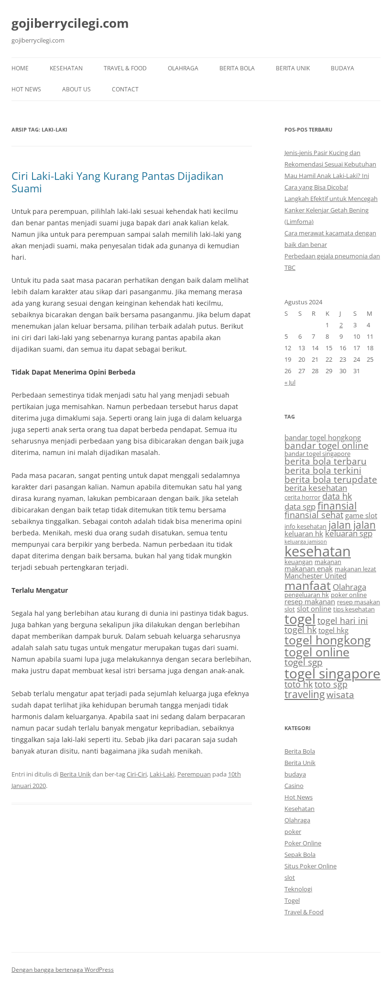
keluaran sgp (348, 533)
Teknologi (298, 889)
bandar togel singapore (317, 453)
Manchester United (315, 575)
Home (20, 68)
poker (292, 831)
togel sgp (303, 662)
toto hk (298, 684)
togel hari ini (342, 620)
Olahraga (183, 68)
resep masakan (358, 602)
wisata (340, 694)
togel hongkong (327, 640)
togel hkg (333, 630)
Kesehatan (66, 68)
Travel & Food (125, 68)
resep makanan (309, 601)
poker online (349, 594)
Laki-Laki (162, 774)
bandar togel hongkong (322, 437)
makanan (328, 561)
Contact (125, 89)
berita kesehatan (315, 487)
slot (289, 609)
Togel (292, 900)
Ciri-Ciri (137, 774)
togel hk (300, 629)
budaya (342, 68)
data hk (337, 496)
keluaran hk (303, 533)
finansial (337, 505)
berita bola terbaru (325, 461)
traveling (304, 694)
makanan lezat (355, 569)
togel (300, 619)
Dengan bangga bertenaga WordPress (62, 969)
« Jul (289, 382)
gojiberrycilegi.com (70, 23)
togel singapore (332, 673)
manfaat (307, 585)
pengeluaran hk (306, 594)
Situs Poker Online (310, 866)
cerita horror (302, 497)
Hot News (26, 89)
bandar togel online (326, 445)
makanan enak (308, 568)
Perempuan (194, 774)
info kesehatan (305, 526)
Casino (294, 785)
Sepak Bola (300, 854)
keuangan (298, 561)
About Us (76, 89)
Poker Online (302, 843)
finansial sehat (313, 515)
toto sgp (331, 684)
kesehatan (317, 551)
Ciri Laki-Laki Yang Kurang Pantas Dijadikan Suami (117, 181)
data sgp (300, 506)
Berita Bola (237, 68)
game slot (361, 515)
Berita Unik (293, 68)
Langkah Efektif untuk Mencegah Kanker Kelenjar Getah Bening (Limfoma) (331, 210)
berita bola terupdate (330, 479)
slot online (314, 608)
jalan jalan (352, 525)
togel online (316, 652)
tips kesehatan (354, 609)
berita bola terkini (322, 470)
